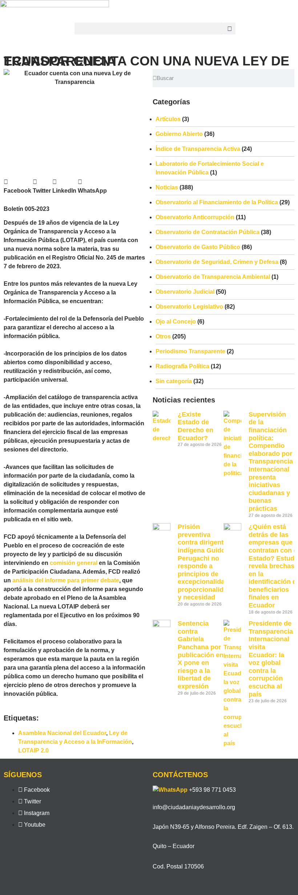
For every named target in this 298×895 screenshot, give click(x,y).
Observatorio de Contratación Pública (207, 232)
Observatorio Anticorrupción (195, 217)
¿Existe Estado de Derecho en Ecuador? (195, 426)
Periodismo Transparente (190, 351)
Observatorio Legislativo (189, 307)
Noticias (167, 187)
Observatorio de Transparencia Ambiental (213, 277)
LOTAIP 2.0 (33, 750)
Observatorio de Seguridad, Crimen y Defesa (217, 262)
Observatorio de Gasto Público (198, 247)
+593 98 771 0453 (212, 790)
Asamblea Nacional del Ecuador (62, 733)
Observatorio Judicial (185, 292)
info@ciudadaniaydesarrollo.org (194, 807)
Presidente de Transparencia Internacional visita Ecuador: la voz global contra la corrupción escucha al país (271, 659)
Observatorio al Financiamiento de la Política (217, 202)
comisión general (73, 563)
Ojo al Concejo (176, 321)
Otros (163, 336)
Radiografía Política (182, 366)
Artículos (168, 119)
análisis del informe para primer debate (65, 580)
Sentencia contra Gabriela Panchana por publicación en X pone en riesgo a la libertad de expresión (201, 655)
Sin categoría (174, 381)
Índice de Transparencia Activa (198, 149)
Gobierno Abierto (179, 134)
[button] (149, 29)
